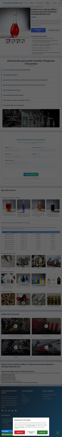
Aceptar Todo (42, 432)
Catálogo (6, 431)
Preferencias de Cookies (8, 434)
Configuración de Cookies (31, 432)
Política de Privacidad (19, 427)
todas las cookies (31, 425)
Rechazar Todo (20, 432)
